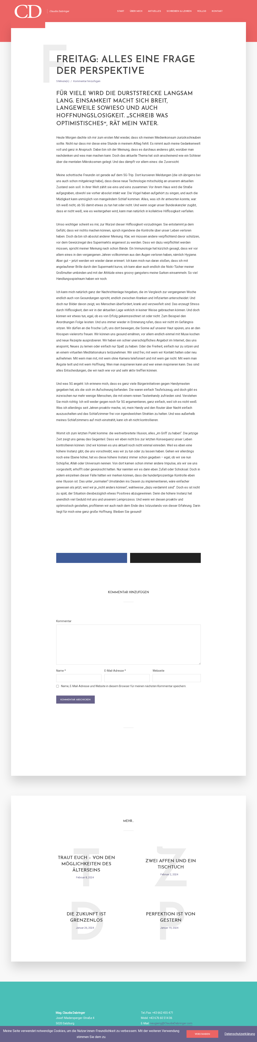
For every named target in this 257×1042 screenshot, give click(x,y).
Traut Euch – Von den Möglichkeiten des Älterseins (86, 864)
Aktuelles (154, 11)
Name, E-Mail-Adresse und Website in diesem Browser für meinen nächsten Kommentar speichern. (123, 686)
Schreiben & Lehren (179, 11)
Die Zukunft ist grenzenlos (86, 917)
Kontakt (217, 11)
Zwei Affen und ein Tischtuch (170, 864)
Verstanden (202, 1034)
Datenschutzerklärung (239, 1034)
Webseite (158, 670)
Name (61, 670)
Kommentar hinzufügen (86, 81)
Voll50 (201, 11)
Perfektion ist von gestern (170, 917)
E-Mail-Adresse (115, 670)
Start (120, 11)
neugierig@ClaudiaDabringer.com (171, 1023)
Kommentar (63, 621)
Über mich (136, 11)
